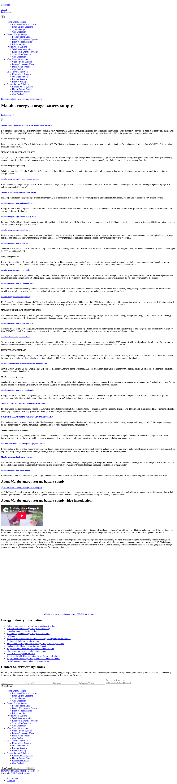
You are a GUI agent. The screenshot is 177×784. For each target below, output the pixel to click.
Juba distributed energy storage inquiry (23, 631)
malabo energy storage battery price (15, 243)
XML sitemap (20, 771)
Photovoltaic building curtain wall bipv (24, 641)
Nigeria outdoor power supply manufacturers (26, 651)
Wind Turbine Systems (22, 62)
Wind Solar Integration (22, 49)
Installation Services (21, 67)
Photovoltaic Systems (21, 74)
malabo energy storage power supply (15, 270)
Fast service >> (7, 115)
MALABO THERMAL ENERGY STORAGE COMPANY (23, 403)
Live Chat (11, 780)
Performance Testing (21, 92)
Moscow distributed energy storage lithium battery (28, 628)
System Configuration (21, 54)
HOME (4, 99)
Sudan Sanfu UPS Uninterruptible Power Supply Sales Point (33, 656)
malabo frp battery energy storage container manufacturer (24, 363)
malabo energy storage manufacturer (15, 230)
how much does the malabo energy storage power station (23, 443)
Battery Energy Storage (17, 34)
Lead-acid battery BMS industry (21, 653)
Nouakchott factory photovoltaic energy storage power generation (35, 643)
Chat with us (88, 614)
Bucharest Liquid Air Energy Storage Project (26, 646)
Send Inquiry (12, 778)
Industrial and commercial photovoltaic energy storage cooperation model (39, 638)
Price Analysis (18, 44)
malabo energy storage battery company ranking (20, 179)
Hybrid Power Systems (17, 47)
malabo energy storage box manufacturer (17, 283)
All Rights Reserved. (22, 773)
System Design (18, 29)
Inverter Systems (19, 79)
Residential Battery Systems (24, 24)
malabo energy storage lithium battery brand (18, 216)
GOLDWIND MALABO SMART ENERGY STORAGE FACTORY (27, 417)
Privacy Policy (7, 771)
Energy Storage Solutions (18, 84)
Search (31, 768)
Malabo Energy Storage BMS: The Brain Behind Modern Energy (26, 125)
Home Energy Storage (16, 22)
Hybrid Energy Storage (22, 89)
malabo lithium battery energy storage (16, 337)
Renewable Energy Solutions (25, 52)
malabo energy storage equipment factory (17, 203)
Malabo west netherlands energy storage (16, 457)
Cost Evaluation (19, 32)
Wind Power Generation (17, 59)
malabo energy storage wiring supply (15, 297)
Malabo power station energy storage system (18, 192)
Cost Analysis (18, 69)
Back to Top (33, 771)
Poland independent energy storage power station (28, 633)
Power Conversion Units (23, 64)
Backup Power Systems (22, 87)
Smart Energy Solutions (22, 27)
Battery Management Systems (25, 39)
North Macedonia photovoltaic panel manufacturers (29, 661)
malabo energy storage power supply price (17, 390)
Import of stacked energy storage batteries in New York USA (33, 658)
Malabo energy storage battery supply (25, 99)
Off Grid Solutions (20, 77)
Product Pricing (19, 82)
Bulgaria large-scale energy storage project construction (31, 626)
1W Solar (11, 636)
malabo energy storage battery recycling (17, 323)
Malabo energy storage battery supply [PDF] (63, 614)
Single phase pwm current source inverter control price (30, 648)
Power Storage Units (21, 37)
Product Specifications (22, 42)
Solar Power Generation (17, 72)
